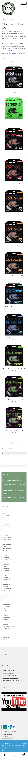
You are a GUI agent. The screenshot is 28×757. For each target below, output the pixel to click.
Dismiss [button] (3, 750)
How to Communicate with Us (9, 675)
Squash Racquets (6, 604)
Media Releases (6, 564)
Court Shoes (5, 535)
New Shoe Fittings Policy (8, 673)
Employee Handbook (7, 544)
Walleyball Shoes (6, 637)
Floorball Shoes (6, 550)
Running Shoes (6, 593)
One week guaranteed (7, 738)
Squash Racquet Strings (8, 601)
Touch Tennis (5, 624)
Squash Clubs (5, 599)
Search (14, 755)
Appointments (6, 515)
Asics (4, 517)
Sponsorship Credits (7, 595)
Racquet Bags (6, 581)
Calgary (4, 530)
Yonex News (5, 641)
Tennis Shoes (5, 619)
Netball (4, 566)
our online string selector (9, 53)
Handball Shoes (6, 557)
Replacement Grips (7, 590)
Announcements (6, 510)
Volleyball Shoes (6, 635)
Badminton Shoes (6, 524)
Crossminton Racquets (7, 537)
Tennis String (5, 621)
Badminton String (6, 526)
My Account (4, 755)
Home (4, 19)
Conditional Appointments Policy (10, 678)
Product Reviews (6, 579)
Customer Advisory (7, 539)
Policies (4, 575)
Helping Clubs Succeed (7, 559)
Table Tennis (5, 610)
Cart (21, 754)
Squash (4, 597)
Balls (4, 528)
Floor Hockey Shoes (7, 548)
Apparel (4, 513)
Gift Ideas (5, 555)
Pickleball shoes (6, 573)
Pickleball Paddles (6, 570)
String (4, 608)
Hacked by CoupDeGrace (8, 670)
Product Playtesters (7, 577)
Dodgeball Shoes (6, 541)
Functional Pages (6, 553)
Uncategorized (6, 628)
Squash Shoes (6, 606)
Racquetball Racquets (7, 588)
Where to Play (5, 639)
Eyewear (4, 546)
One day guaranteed (6, 736)
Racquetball (5, 586)
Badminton (5, 519)
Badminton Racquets (7, 521)
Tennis (4, 613)
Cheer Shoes (5, 533)
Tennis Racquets (6, 617)
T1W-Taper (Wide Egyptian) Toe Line (11, 680)
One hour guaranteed (7, 734)
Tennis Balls (5, 615)
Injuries (4, 561)
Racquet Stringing (6, 584)
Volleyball (5, 633)
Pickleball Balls (6, 568)
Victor (4, 630)
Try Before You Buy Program (8, 626)
